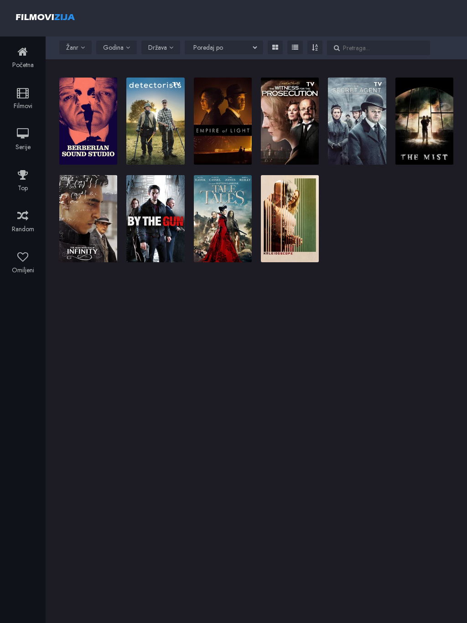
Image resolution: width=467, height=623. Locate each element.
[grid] (275, 47)
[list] (295, 47)
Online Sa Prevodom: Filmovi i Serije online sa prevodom (45, 17)
